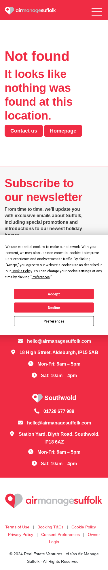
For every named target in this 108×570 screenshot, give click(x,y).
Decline (54, 308)
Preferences (54, 321)
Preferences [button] (41, 277)
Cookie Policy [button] (22, 271)
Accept (54, 294)
